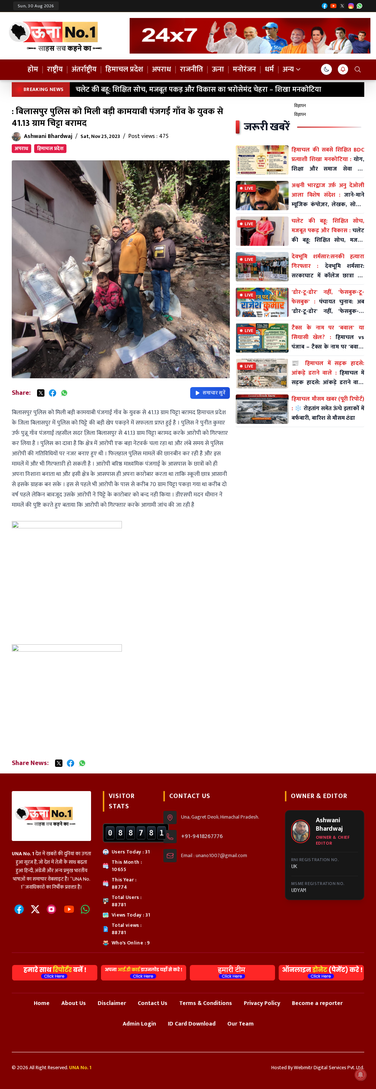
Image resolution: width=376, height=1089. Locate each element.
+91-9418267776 (202, 836)
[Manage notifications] (360, 1075)
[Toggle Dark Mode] (326, 69)
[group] (250, 36)
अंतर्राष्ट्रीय (84, 69)
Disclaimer (112, 1003)
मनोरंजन (244, 69)
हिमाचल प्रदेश (124, 69)
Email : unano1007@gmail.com (214, 855)
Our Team (240, 1024)
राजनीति (191, 69)
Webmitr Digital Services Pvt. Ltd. (329, 1067)
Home (42, 1003)
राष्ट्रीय (55, 69)
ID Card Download (192, 1024)
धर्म (269, 69)
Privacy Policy (262, 1003)
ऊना (218, 69)
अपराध (161, 69)
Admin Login (139, 1024)
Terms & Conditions (205, 1003)
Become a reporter (317, 1003)
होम (33, 69)
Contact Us (152, 1003)
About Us (73, 1003)
